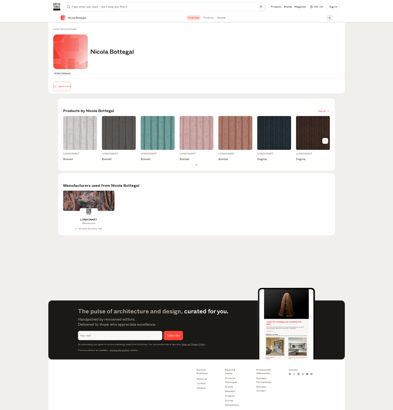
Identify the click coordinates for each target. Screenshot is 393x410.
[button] (195, 164)
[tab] (193, 17)
